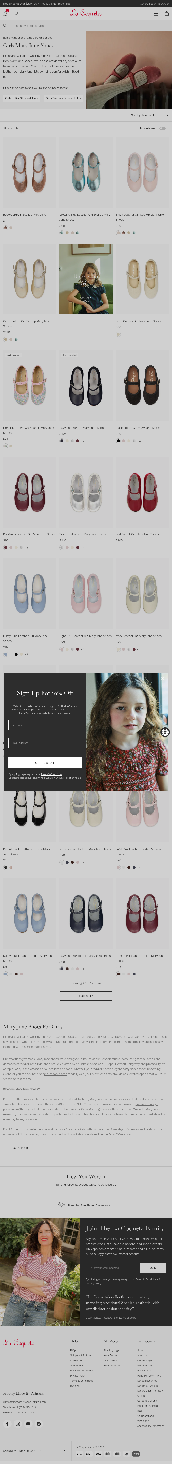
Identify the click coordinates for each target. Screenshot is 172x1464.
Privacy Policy (39, 777)
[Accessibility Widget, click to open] (165, 732)
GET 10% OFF (45, 763)
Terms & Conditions (51, 774)
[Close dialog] (162, 678)
